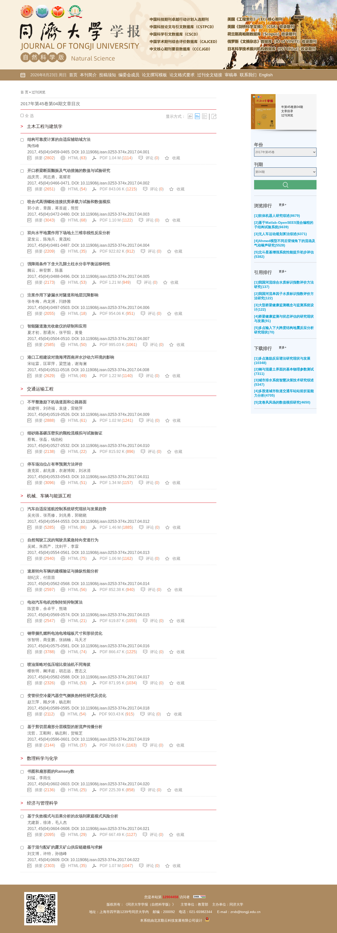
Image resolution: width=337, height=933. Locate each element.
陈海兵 (49, 239)
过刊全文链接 (209, 75)
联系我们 (248, 75)
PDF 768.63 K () (118, 745)
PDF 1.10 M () (116, 220)
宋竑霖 (33, 364)
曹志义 (81, 671)
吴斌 (31, 546)
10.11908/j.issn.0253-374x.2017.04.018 (115, 708)
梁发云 (33, 239)
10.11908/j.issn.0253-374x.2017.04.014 (115, 584)
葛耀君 (65, 177)
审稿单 (231, 75)
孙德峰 (61, 854)
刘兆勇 (65, 515)
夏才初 (33, 332)
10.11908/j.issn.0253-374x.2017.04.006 (115, 307)
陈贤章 (33, 609)
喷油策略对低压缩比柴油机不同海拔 (59, 664)
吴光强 (33, 515)
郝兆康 (49, 470)
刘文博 (33, 854)
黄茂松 (65, 239)
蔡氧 (31, 439)
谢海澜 (81, 364)
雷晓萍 (77, 408)
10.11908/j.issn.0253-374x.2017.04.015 (115, 615)
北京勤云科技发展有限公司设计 (178, 920)
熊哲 (75, 208)
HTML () (77, 158)
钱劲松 (57, 439)
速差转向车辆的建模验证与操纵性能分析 (62, 571)
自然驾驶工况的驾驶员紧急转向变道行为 (62, 540)
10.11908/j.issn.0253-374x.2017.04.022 (104, 860)
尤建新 (33, 822)
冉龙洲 (49, 301)
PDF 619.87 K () (118, 621)
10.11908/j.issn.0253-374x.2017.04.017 (115, 677)
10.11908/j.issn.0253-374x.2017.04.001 (115, 152)
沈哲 (31, 733)
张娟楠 (65, 640)
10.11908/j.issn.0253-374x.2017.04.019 (115, 739)
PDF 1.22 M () (116, 376)
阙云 (31, 270)
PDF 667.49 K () (118, 834)
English (266, 75)
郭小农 (33, 208)
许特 (47, 854)
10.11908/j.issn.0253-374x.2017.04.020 (115, 784)
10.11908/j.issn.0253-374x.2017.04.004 (115, 245)
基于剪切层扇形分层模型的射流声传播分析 (64, 727)
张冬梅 (33, 301)
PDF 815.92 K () (117, 451)
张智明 (33, 640)
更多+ (282, 204)
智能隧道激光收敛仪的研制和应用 (57, 326)
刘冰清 (85, 470)
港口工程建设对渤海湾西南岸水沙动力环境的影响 (70, 357)
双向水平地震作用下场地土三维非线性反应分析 (68, 233)
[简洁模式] (197, 116)
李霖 (75, 546)
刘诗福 (49, 408)
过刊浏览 (38, 92)
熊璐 (63, 609)
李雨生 (45, 778)
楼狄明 (33, 671)
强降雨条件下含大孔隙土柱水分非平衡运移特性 (68, 264)
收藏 (176, 158)
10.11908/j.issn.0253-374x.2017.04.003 (115, 214)
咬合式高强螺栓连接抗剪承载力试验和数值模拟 (68, 202)
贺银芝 (77, 733)
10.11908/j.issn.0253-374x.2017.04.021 (115, 829)
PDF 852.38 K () (117, 590)
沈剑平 (61, 546)
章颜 (47, 208)
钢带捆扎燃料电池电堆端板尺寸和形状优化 (64, 633)
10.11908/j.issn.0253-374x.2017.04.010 (115, 446)
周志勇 (49, 177)
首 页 (24, 92)
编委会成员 (128, 75)
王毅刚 (45, 733)
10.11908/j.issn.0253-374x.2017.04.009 (115, 414)
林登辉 (45, 270)
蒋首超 (61, 208)
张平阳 (65, 332)
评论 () (152, 158)
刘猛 (31, 778)
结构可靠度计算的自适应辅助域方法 (59, 139)
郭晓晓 (81, 515)
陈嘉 (59, 270)
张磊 (43, 439)
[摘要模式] (204, 116)
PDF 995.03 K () (118, 345)
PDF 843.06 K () (118, 189)
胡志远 (65, 671)
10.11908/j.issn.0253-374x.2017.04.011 (114, 477)
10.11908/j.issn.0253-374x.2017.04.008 (114, 370)
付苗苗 (49, 577)
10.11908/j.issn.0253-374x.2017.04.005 (115, 276)
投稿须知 (107, 75)
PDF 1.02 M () (116, 420)
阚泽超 (49, 671)
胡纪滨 (33, 577)
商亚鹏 (49, 640)
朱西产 (45, 546)
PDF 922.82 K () (117, 251)
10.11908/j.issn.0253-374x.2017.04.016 (115, 646)
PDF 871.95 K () (118, 683)
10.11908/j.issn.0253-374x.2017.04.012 (115, 521)
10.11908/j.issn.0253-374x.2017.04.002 (115, 183)
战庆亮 (33, 177)
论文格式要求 (182, 75)
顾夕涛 (49, 702)
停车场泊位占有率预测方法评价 (55, 464)
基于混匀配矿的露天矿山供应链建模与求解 (64, 847)
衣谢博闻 (67, 470)
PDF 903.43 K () (116, 714)
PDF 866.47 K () (118, 652)
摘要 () (45, 158)
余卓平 (49, 609)
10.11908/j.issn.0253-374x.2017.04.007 (115, 339)
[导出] (213, 116)
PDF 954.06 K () (117, 313)
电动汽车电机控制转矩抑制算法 (55, 602)
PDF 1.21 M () (115, 282)
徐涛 (47, 822)
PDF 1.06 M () (116, 558)
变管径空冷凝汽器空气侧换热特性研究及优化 (66, 695)
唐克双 (33, 470)
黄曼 (79, 332)
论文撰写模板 (154, 75)
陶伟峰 (33, 146)
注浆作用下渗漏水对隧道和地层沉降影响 (62, 295)
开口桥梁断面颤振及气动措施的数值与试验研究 (68, 170)
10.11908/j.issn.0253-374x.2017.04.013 (115, 552)
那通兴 (49, 332)
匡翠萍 (49, 364)
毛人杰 (61, 822)
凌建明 (33, 408)
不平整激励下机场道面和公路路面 (57, 402)
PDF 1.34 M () (116, 483)
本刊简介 (88, 75)
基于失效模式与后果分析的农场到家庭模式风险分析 (72, 816)
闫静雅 (65, 301)
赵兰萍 (33, 702)
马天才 (81, 640)
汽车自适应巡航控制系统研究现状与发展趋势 (66, 509)
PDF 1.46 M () (116, 527)
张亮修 (49, 515)
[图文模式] (190, 116)
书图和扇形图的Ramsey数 (50, 771)
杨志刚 (65, 702)
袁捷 (63, 408)
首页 (73, 75)
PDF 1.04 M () (116, 158)
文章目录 (287, 111)
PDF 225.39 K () (117, 790)
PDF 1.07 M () (116, 866)
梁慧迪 (65, 364)
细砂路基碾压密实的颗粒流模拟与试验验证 (64, 433)
